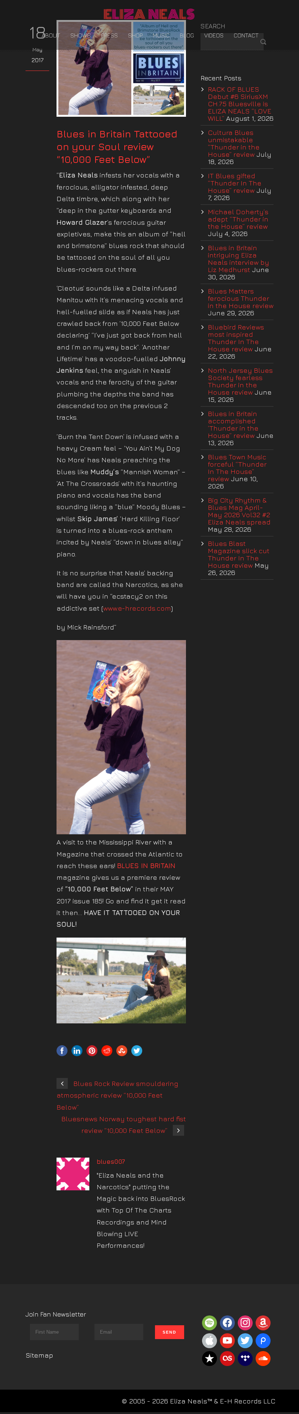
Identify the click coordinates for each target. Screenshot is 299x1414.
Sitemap (39, 1355)
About (51, 35)
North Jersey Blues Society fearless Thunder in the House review (240, 381)
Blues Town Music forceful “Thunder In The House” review (237, 468)
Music (161, 35)
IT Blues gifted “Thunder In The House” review (234, 183)
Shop (135, 35)
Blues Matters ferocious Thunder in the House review (240, 298)
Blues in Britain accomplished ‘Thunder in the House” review (233, 424)
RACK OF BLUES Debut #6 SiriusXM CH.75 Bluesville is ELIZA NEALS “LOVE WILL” (239, 103)
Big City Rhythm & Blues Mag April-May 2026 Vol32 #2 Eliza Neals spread (239, 511)
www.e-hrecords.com (137, 608)
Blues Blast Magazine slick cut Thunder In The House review (238, 554)
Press (109, 35)
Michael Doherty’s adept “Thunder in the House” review (238, 219)
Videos (214, 35)
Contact (246, 35)
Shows (80, 35)
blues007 (111, 1161)
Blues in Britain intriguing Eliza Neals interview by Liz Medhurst (238, 258)
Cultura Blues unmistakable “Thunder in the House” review (234, 143)
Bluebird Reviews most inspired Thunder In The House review (236, 338)
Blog (187, 35)
